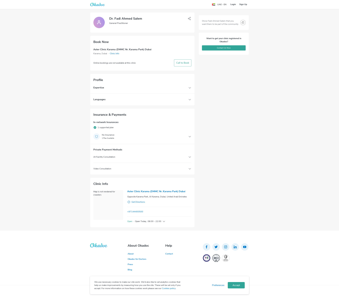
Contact (169, 253)
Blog (130, 269)
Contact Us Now (224, 48)
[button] (114, 53)
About (131, 253)
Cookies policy (169, 288)
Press (130, 264)
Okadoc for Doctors (137, 259)
